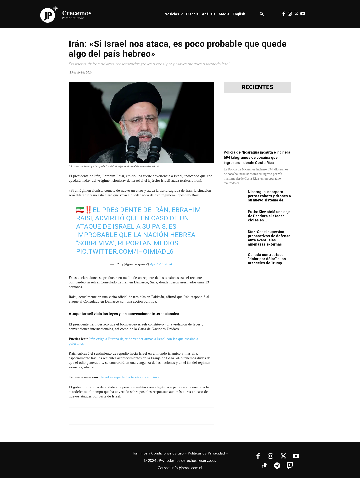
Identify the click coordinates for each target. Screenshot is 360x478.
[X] (113, 416)
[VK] (142, 416)
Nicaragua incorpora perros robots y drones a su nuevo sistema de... (269, 196)
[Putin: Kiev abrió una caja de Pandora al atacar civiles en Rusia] (234, 217)
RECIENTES (257, 87)
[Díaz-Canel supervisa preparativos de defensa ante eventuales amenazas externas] (234, 237)
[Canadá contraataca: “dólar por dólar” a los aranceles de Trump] (234, 260)
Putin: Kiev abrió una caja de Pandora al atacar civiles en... (269, 216)
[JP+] (66, 14)
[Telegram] (122, 416)
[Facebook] (283, 14)
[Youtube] (302, 14)
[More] (170, 416)
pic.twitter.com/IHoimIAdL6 (125, 251)
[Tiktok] (264, 466)
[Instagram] (290, 14)
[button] (262, 14)
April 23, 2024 (161, 264)
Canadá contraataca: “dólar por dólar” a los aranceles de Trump (267, 258)
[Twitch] (289, 466)
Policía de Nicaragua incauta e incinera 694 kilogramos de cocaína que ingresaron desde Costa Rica (257, 157)
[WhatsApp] (132, 416)
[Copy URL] (161, 416)
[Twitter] (296, 14)
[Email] (151, 416)
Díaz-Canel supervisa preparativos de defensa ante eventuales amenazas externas (269, 238)
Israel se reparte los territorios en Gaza (130, 377)
